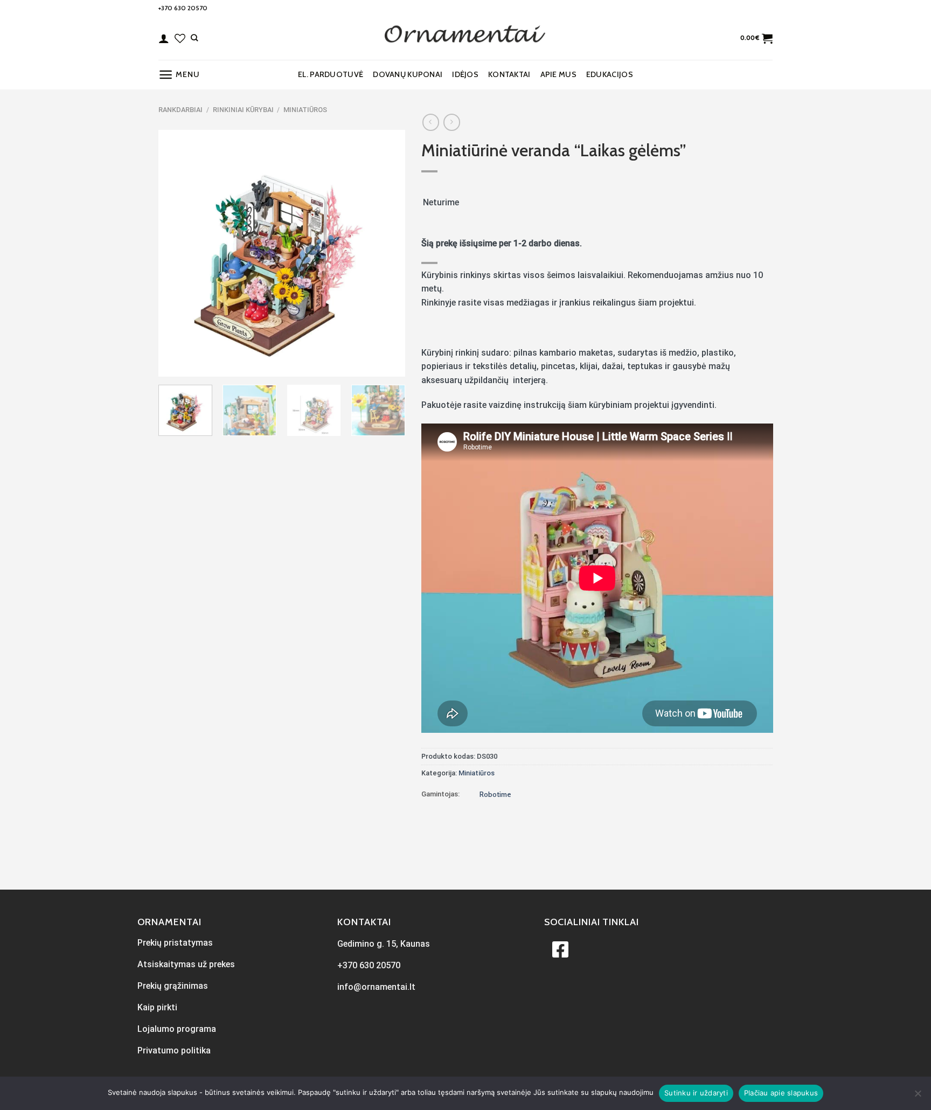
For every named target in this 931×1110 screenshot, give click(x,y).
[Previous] (176, 253)
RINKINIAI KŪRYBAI (243, 110)
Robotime (495, 794)
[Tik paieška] (194, 37)
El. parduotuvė (330, 74)
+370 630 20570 (182, 8)
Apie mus (558, 74)
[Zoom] (172, 363)
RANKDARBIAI (180, 110)
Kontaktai (509, 74)
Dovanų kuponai (407, 74)
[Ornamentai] (465, 38)
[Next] (386, 253)
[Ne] (917, 1096)
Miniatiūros (305, 110)
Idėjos (465, 74)
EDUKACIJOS (609, 74)
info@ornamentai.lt (376, 987)
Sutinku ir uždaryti (696, 1092)
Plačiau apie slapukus (781, 1092)
